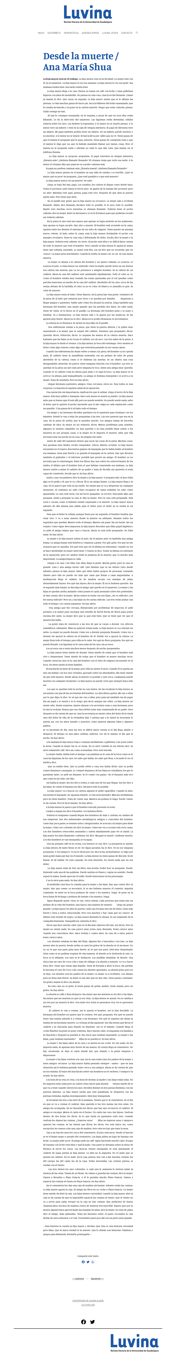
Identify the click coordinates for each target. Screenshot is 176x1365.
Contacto (126, 32)
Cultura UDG (88, 1304)
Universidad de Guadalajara (88, 1300)
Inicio (41, 32)
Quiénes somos (90, 32)
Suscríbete (54, 32)
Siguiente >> (97, 1278)
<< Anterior (78, 1278)
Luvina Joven (110, 32)
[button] (136, 33)
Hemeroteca (71, 32)
